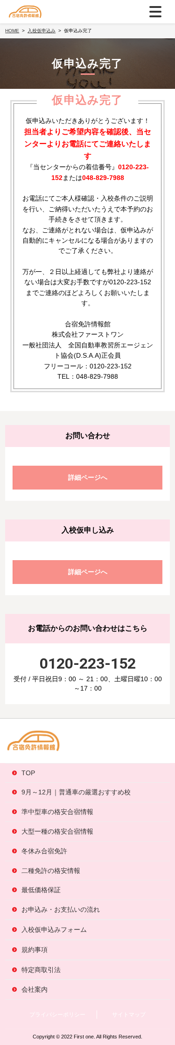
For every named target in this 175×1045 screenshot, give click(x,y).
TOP (28, 773)
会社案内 (34, 989)
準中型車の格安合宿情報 (57, 811)
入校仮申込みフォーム (54, 929)
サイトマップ (129, 1014)
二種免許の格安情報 (50, 870)
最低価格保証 (41, 890)
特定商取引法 (41, 969)
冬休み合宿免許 (44, 851)
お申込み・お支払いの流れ (60, 909)
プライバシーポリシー (57, 1014)
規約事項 (34, 949)
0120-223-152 (88, 663)
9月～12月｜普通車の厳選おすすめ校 (76, 792)
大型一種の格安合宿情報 (57, 831)
